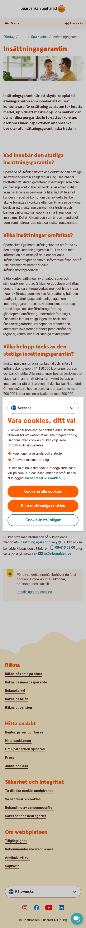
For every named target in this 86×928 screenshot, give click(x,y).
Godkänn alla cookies (43, 491)
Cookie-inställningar (43, 520)
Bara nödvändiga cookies (43, 505)
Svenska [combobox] (24, 408)
